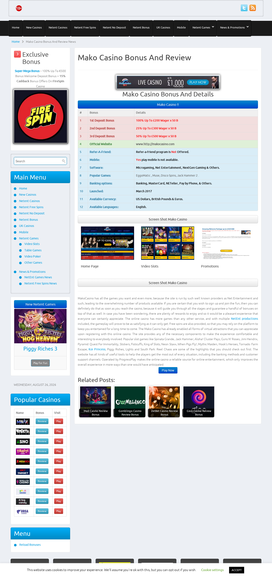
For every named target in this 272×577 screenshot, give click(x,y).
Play (58, 421)
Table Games (32, 250)
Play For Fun (40, 363)
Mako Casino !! (168, 104)
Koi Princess (97, 349)
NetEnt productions (244, 318)
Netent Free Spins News (40, 283)
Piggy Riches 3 (40, 349)
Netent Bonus (141, 27)
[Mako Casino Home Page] (107, 243)
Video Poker (32, 256)
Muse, (156, 175)
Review (42, 421)
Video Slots (32, 244)
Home (15, 27)
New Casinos (34, 27)
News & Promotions (232, 27)
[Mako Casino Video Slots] (167, 243)
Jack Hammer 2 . (188, 175)
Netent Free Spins (85, 27)
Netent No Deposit (114, 27)
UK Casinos (163, 27)
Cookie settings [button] (212, 570)
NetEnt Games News (38, 277)
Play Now (168, 370)
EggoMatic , (144, 175)
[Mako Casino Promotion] (227, 243)
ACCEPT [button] (237, 570)
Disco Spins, (169, 175)
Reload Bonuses (30, 544)
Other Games (33, 262)
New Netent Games (40, 304)
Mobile (181, 27)
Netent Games (201, 27)
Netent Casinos (58, 27)
